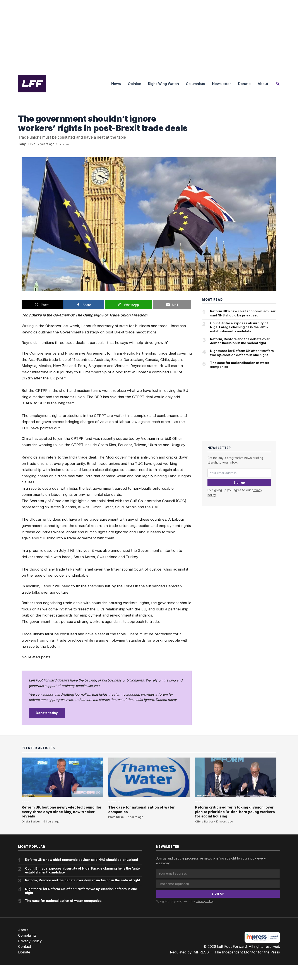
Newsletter (221, 84)
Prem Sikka (116, 817)
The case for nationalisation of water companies (239, 365)
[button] (278, 84)
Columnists (195, 84)
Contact (24, 946)
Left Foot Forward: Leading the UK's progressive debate (32, 83)
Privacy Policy (30, 941)
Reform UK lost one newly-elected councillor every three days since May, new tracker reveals (61, 812)
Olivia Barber (31, 821)
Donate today (47, 713)
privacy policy (204, 901)
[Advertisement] (149, 35)
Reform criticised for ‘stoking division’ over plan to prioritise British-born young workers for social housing (235, 812)
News (116, 84)
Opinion (134, 84)
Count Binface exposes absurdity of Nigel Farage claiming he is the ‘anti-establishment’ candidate (239, 327)
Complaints (27, 935)
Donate (244, 84)
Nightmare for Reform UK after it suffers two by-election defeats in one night (242, 353)
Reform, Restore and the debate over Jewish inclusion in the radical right (240, 341)
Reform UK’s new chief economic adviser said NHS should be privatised (243, 313)
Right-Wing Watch (163, 84)
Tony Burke (26, 144)
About (263, 84)
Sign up (239, 482)
